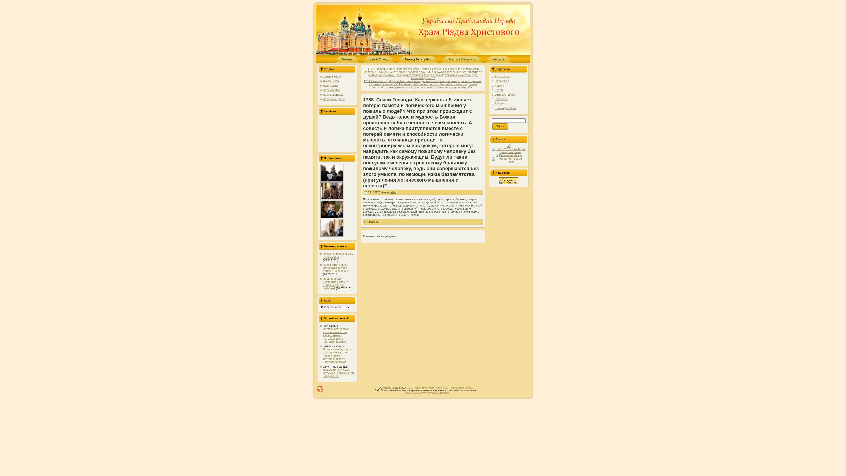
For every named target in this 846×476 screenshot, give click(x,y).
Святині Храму (332, 76)
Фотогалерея (503, 76)
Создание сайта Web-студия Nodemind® (426, 393)
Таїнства (500, 103)
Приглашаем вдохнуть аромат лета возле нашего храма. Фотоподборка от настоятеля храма (337, 335)
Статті (499, 90)
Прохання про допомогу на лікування (338, 255)
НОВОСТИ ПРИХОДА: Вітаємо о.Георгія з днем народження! (338, 373)
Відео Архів (502, 81)
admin (393, 192)
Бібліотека (501, 99)
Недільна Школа (333, 94)
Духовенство (331, 81)
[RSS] (320, 389)
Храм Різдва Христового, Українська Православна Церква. (440, 387)
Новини (499, 85)
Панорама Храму (334, 99)
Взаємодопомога (505, 108)
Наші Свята (330, 85)
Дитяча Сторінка (505, 94)
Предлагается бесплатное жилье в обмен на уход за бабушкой (335, 283)
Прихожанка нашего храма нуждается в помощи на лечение (335, 268)
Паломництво (331, 90)
